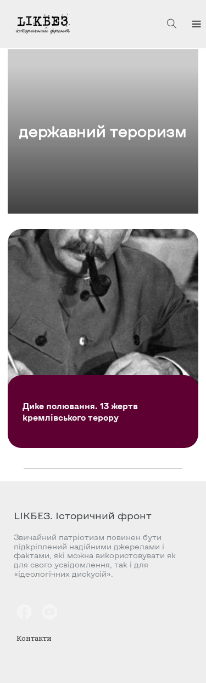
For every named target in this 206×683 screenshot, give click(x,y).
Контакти (34, 638)
